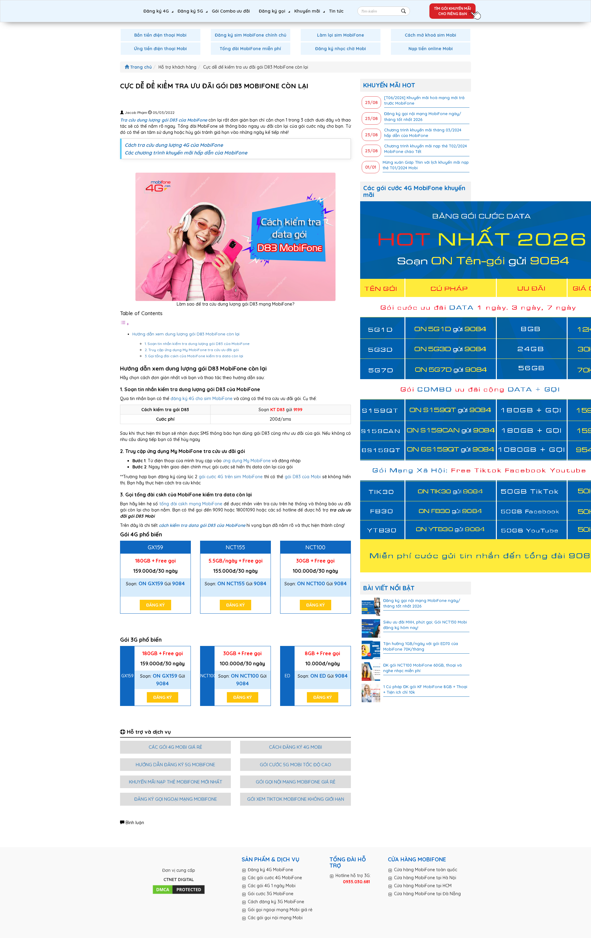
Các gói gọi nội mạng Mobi (275, 917)
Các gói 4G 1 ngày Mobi (272, 885)
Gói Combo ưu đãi (231, 11)
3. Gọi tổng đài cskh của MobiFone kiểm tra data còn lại (194, 356)
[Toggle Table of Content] (124, 324)
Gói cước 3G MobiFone (270, 893)
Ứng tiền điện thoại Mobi (160, 48)
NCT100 (315, 547)
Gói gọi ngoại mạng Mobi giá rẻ (280, 909)
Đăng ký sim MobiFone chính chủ (250, 35)
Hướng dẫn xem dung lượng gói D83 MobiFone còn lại (185, 333)
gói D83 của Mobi (303, 476)
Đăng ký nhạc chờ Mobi (340, 48)
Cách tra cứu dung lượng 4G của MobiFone (174, 145)
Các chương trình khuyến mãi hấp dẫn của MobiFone (186, 153)
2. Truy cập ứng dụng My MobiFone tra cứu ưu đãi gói (192, 349)
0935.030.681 (356, 881)
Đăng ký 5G (190, 11)
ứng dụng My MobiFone (247, 460)
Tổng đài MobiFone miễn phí (250, 48)
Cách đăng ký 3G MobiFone (276, 901)
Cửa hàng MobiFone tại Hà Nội (425, 877)
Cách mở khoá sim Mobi (430, 35)
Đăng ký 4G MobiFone (270, 869)
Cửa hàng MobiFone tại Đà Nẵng (427, 893)
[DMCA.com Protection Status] (179, 889)
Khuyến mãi (307, 11)
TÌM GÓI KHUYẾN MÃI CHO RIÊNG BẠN (452, 11)
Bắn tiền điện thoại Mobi (160, 35)
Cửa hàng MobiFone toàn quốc (425, 869)
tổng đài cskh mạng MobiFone (190, 504)
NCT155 (235, 547)
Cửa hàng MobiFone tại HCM (423, 885)
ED (287, 676)
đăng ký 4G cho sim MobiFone (201, 398)
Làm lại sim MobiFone (340, 35)
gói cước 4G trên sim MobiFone (231, 476)
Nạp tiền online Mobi (430, 48)
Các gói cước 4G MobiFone (275, 877)
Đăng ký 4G (156, 11)
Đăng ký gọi (272, 11)
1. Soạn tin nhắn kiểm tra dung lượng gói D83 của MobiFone (197, 343)
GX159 (155, 547)
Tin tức (336, 11)
